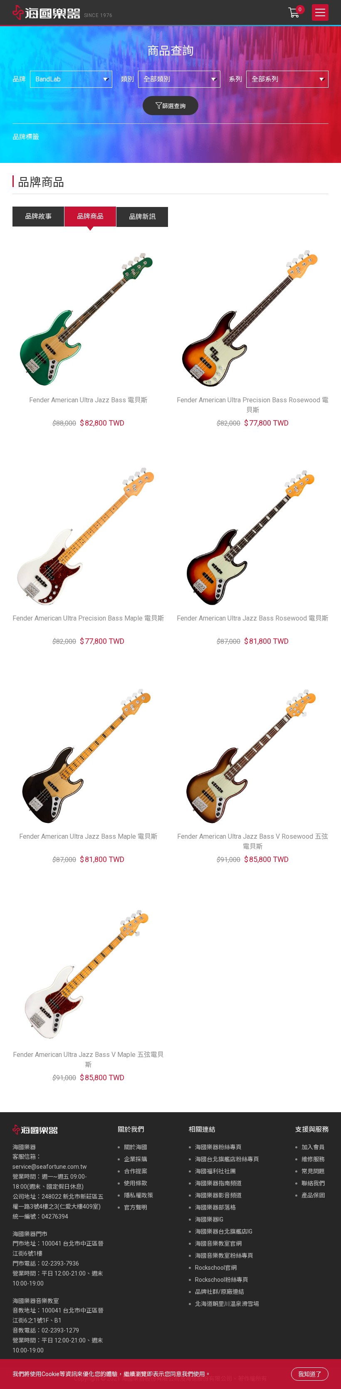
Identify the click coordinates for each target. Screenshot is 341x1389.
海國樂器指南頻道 (218, 1183)
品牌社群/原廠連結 (219, 1291)
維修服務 (313, 1159)
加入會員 (313, 1147)
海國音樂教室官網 (218, 1243)
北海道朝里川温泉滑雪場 (227, 1303)
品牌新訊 (142, 217)
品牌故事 (38, 216)
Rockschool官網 (216, 1267)
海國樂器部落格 (215, 1207)
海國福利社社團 (215, 1171)
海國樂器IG (209, 1219)
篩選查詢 (173, 106)
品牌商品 (90, 216)
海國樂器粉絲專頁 (218, 1147)
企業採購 (135, 1159)
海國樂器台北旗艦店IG (223, 1231)
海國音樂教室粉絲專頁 (224, 1255)
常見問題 (313, 1171)
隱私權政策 (138, 1195)
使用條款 (135, 1183)
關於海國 (135, 1147)
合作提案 (135, 1171)
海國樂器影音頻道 (218, 1195)
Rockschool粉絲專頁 (221, 1279)
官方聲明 (135, 1207)
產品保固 (313, 1195)
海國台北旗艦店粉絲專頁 (227, 1159)
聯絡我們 (313, 1183)
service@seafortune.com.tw (49, 1166)
